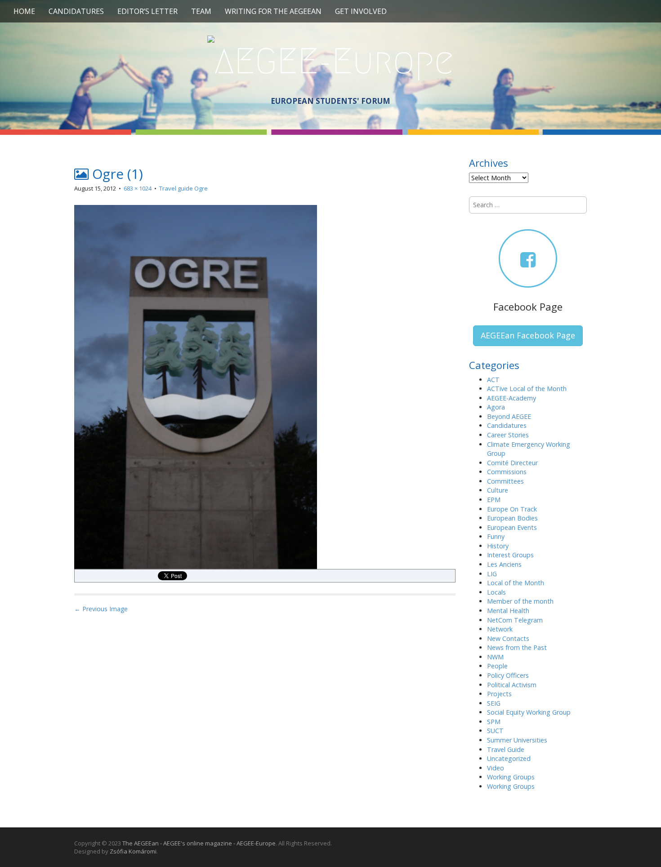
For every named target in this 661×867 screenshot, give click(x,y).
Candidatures (76, 11)
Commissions (507, 471)
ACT (493, 379)
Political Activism (511, 684)
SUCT (495, 730)
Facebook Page (528, 306)
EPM (493, 499)
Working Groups (511, 777)
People (497, 666)
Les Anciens (504, 564)
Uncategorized (509, 758)
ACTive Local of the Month (527, 388)
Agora (496, 407)
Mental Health (508, 610)
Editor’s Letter (147, 11)
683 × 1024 (138, 188)
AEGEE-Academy (511, 398)
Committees (505, 481)
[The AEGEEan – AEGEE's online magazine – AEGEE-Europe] (330, 59)
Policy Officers (508, 675)
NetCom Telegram (515, 620)
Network (500, 629)
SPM (493, 721)
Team (201, 11)
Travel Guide (505, 749)
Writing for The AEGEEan (273, 11)
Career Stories (508, 435)
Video (495, 768)
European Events (512, 527)
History (498, 546)
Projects (499, 693)
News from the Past (517, 647)
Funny (496, 536)
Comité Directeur (512, 462)
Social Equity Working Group (529, 712)
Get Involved (361, 11)
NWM (495, 657)
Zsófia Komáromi (133, 851)
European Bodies (512, 518)
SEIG (493, 703)
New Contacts (508, 638)
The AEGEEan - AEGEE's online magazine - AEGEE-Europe (199, 843)
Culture (497, 490)
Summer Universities (517, 740)
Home (24, 11)
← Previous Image (101, 609)
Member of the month (520, 601)
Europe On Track (512, 509)
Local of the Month (515, 582)
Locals (496, 592)
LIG (492, 573)
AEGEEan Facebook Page (528, 335)
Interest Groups (510, 555)
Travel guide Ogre (183, 188)
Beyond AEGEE (509, 416)
